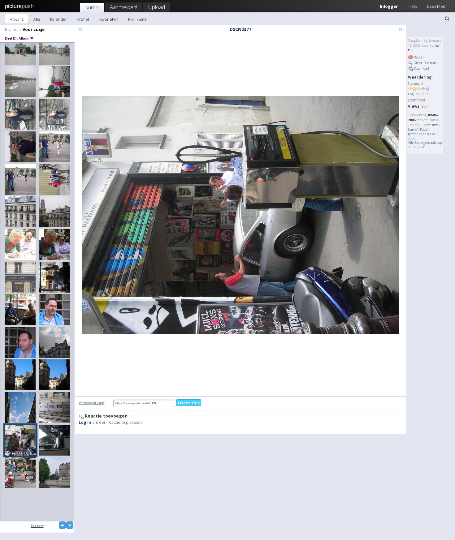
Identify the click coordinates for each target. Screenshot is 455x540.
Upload (156, 7)
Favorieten (108, 19)
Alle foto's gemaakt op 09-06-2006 (425, 144)
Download (421, 68)
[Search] (447, 19)
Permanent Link (91, 403)
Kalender (58, 19)
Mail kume (137, 19)
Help (413, 6)
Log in (413, 94)
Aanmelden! (123, 7)
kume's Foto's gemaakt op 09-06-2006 (422, 133)
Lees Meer (437, 6)
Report (418, 57)
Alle (36, 19)
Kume (92, 7)
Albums (17, 19)
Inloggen (389, 6)
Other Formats (424, 62)
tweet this (189, 402)
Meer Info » (431, 124)
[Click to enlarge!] (240, 215)
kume (434, 45)
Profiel (83, 19)
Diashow (37, 525)
